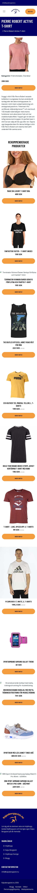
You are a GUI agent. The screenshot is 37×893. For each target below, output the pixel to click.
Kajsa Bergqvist (11, 850)
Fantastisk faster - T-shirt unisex (18, 251)
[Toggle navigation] (4, 11)
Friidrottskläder (16, 76)
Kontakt (18, 887)
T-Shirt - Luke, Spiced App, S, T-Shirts (18, 526)
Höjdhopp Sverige (12, 854)
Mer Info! (18, 88)
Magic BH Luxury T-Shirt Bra (18, 191)
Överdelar (26, 76)
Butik (30, 12)
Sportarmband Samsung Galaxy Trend (18, 661)
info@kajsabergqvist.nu (8, 3)
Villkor (25, 887)
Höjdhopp (9, 846)
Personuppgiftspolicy (12, 889)
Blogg (7, 858)
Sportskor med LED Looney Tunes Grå (18, 752)
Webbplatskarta (27, 889)
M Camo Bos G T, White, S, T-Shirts (18, 601)
